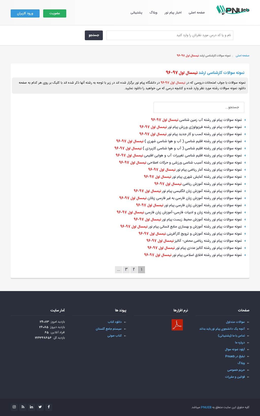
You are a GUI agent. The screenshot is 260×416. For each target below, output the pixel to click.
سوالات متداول (235, 322)
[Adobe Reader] (177, 324)
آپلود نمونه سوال (235, 349)
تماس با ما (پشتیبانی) (231, 335)
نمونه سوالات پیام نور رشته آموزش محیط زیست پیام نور (188, 220)
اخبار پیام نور (173, 12)
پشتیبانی (136, 12)
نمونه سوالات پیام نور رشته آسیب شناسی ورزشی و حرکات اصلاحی (180, 163)
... (118, 270)
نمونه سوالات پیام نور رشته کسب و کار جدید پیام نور (190, 134)
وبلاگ (153, 12)
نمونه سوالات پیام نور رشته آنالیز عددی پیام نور (195, 248)
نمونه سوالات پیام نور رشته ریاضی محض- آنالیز (194, 241)
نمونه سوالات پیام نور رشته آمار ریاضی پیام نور (195, 170)
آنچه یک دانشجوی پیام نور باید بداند (222, 328)
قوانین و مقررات (235, 376)
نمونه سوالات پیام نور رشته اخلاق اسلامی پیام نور (193, 255)
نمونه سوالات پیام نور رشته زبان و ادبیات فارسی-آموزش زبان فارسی (179, 213)
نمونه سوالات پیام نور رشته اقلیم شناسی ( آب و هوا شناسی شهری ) (179, 141)
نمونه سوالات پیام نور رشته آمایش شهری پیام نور (193, 177)
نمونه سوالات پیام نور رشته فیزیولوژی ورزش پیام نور (191, 127)
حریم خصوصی (236, 370)
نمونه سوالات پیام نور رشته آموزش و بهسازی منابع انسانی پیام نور (181, 227)
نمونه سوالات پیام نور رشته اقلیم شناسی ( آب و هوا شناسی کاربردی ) (178, 149)
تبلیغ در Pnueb (235, 356)
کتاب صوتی (114, 335)
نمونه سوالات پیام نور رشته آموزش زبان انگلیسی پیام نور (188, 191)
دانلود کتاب (115, 322)
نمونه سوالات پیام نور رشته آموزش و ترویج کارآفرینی (190, 234)
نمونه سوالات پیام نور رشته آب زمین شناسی (196, 120)
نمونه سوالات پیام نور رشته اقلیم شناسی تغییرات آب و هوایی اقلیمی (179, 156)
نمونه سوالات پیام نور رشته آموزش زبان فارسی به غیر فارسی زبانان (180, 198)
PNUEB (206, 407)
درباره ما (240, 342)
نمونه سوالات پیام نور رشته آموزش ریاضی (198, 184)
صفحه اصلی (197, 12)
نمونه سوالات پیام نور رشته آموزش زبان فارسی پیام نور (189, 205)
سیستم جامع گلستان (109, 328)
